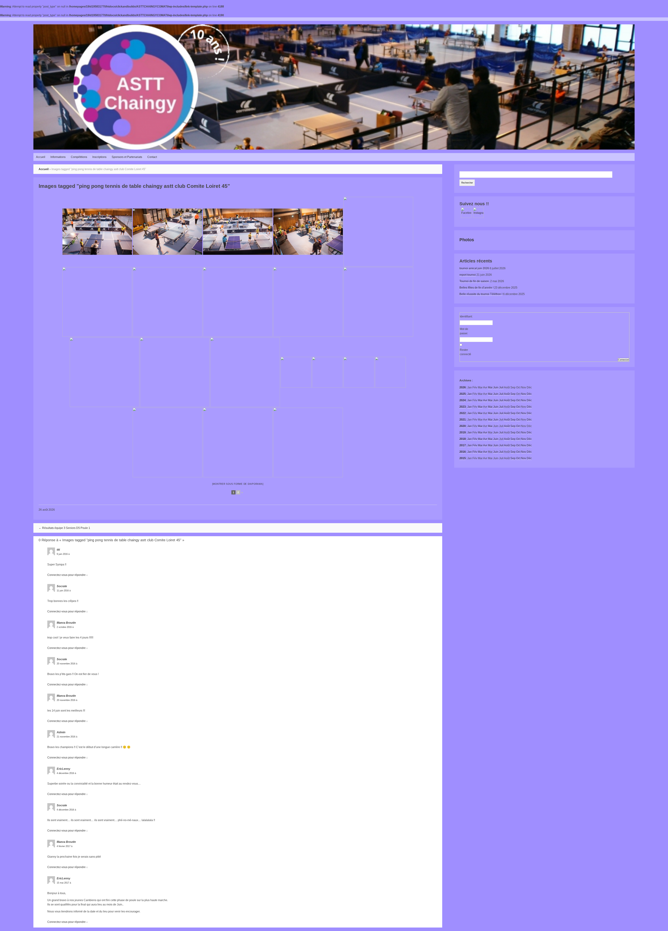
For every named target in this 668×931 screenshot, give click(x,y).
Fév (474, 438)
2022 (462, 413)
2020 (462, 426)
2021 (462, 419)
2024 (462, 400)
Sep (512, 393)
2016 (462, 451)
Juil (501, 387)
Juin (495, 387)
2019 (462, 432)
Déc (529, 393)
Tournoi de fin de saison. (474, 281)
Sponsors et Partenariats (127, 156)
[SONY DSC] (97, 232)
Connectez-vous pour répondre (66, 574)
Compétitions (79, 156)
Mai (490, 387)
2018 (462, 438)
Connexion (623, 359)
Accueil (40, 156)
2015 (462, 458)
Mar (480, 400)
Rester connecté (465, 352)
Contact (152, 156)
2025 (462, 393)
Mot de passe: (464, 331)
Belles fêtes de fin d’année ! (476, 287)
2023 (462, 406)
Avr (485, 400)
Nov (523, 393)
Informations (58, 156)
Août (507, 393)
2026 (462, 387)
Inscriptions (99, 156)
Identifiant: (466, 316)
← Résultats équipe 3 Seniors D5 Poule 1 (64, 527)
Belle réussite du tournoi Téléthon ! (480, 294)
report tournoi (467, 274)
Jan (469, 393)
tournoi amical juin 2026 (474, 268)
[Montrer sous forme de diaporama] (238, 484)
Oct (518, 400)
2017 (462, 445)
